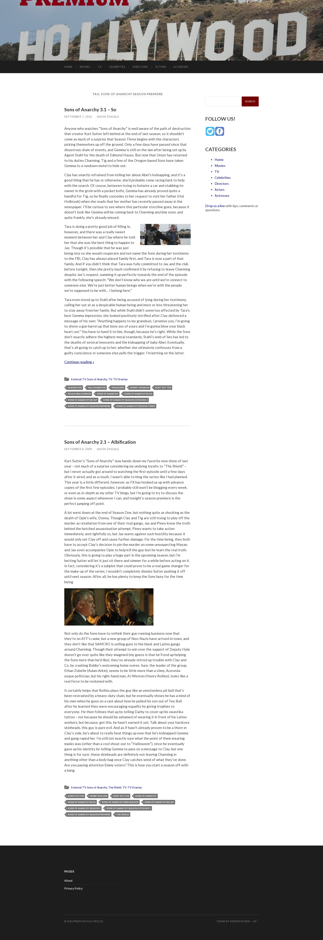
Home (68, 66)
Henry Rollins (98, 795)
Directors (140, 66)
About (68, 880)
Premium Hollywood (88, 921)
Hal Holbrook (97, 387)
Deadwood (75, 387)
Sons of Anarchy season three (135, 406)
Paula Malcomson (79, 393)
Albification (76, 795)
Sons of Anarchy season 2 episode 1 (128, 808)
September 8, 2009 (78, 449)
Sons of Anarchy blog (138, 393)
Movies (85, 66)
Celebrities (117, 66)
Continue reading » (79, 362)
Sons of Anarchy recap (82, 399)
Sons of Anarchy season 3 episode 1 (125, 399)
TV (99, 66)
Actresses (181, 66)
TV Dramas (120, 379)
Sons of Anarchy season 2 (84, 808)
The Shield (114, 787)
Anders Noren (240, 921)
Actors (160, 66)
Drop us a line (215, 206)
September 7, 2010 (78, 116)
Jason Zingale (107, 116)
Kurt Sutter (163, 387)
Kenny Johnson (139, 387)
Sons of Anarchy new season (120, 802)
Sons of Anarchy (97, 379)
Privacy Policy (73, 888)
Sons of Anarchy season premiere (89, 406)
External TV (78, 379)
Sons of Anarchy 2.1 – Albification (100, 442)
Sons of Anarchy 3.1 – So (90, 109)
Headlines (118, 387)
